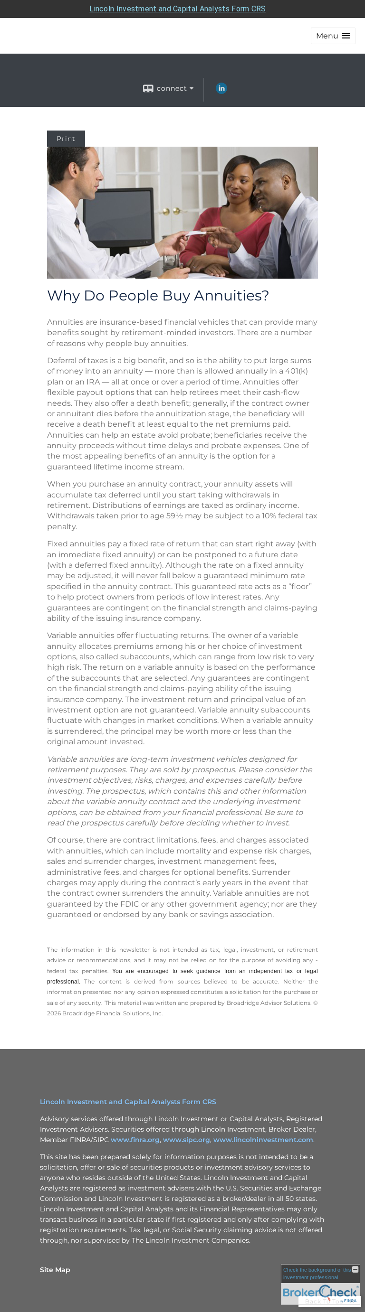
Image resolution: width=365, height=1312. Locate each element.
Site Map (55, 1269)
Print (66, 138)
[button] (333, 36)
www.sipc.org (186, 1139)
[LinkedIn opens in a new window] (221, 91)
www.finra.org (135, 1139)
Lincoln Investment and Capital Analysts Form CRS (177, 8)
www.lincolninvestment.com (263, 1139)
